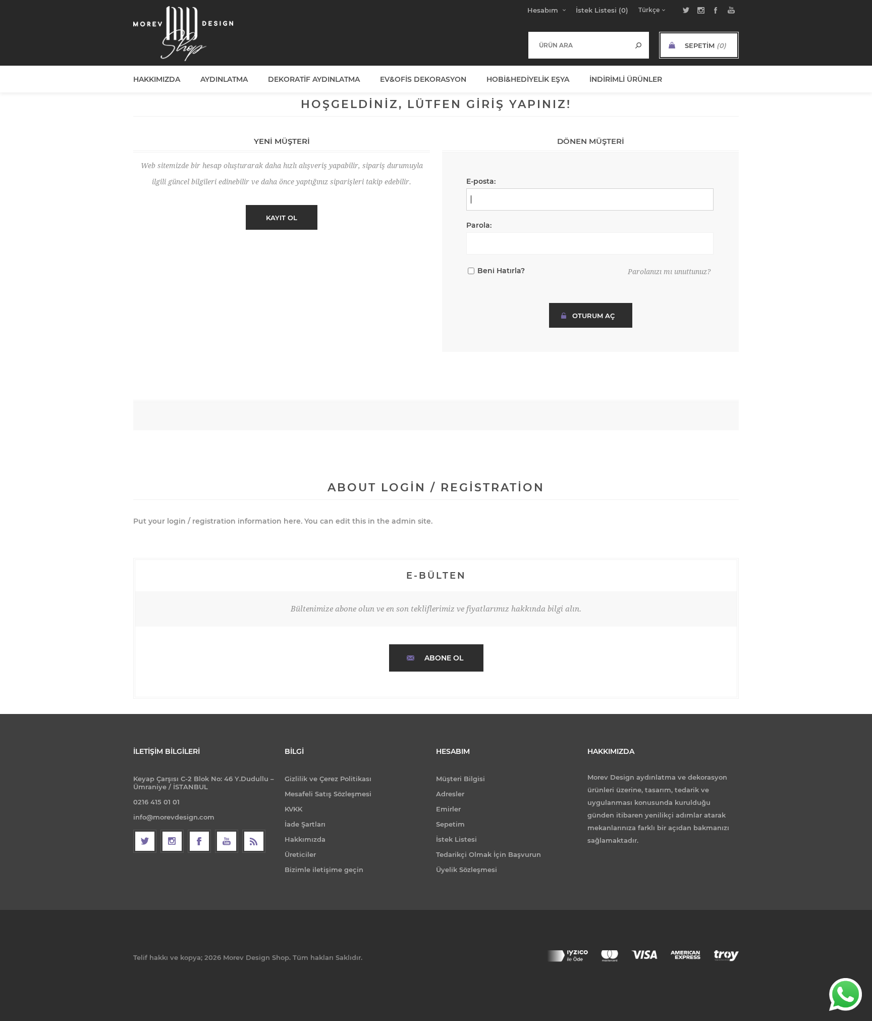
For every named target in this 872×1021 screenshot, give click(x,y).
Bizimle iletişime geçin (324, 869)
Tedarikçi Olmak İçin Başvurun (488, 854)
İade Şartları (305, 824)
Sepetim (450, 824)
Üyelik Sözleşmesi (466, 869)
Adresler (450, 794)
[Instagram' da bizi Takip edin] (172, 841)
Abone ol (443, 657)
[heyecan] (144, 841)
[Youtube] (226, 841)
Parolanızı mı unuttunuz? (669, 272)
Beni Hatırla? (501, 270)
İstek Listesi (456, 839)
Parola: (479, 225)
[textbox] (578, 45)
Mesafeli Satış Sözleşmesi (328, 794)
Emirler (448, 809)
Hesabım (542, 10)
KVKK (293, 809)
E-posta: (481, 181)
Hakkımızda (305, 839)
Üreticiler (300, 854)
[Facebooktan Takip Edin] (199, 841)
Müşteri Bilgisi (460, 779)
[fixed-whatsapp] (845, 994)
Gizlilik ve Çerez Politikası (328, 779)
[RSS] (253, 841)
